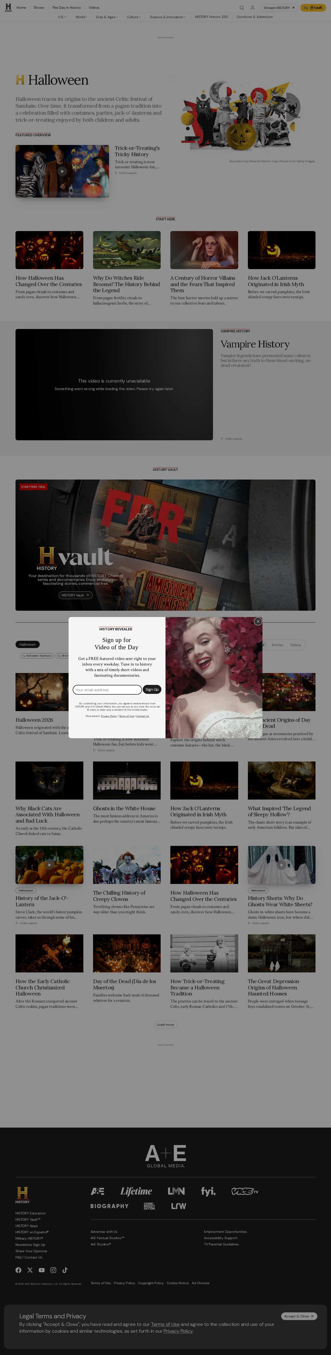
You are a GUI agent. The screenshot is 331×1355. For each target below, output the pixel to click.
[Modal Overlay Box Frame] (165, 677)
